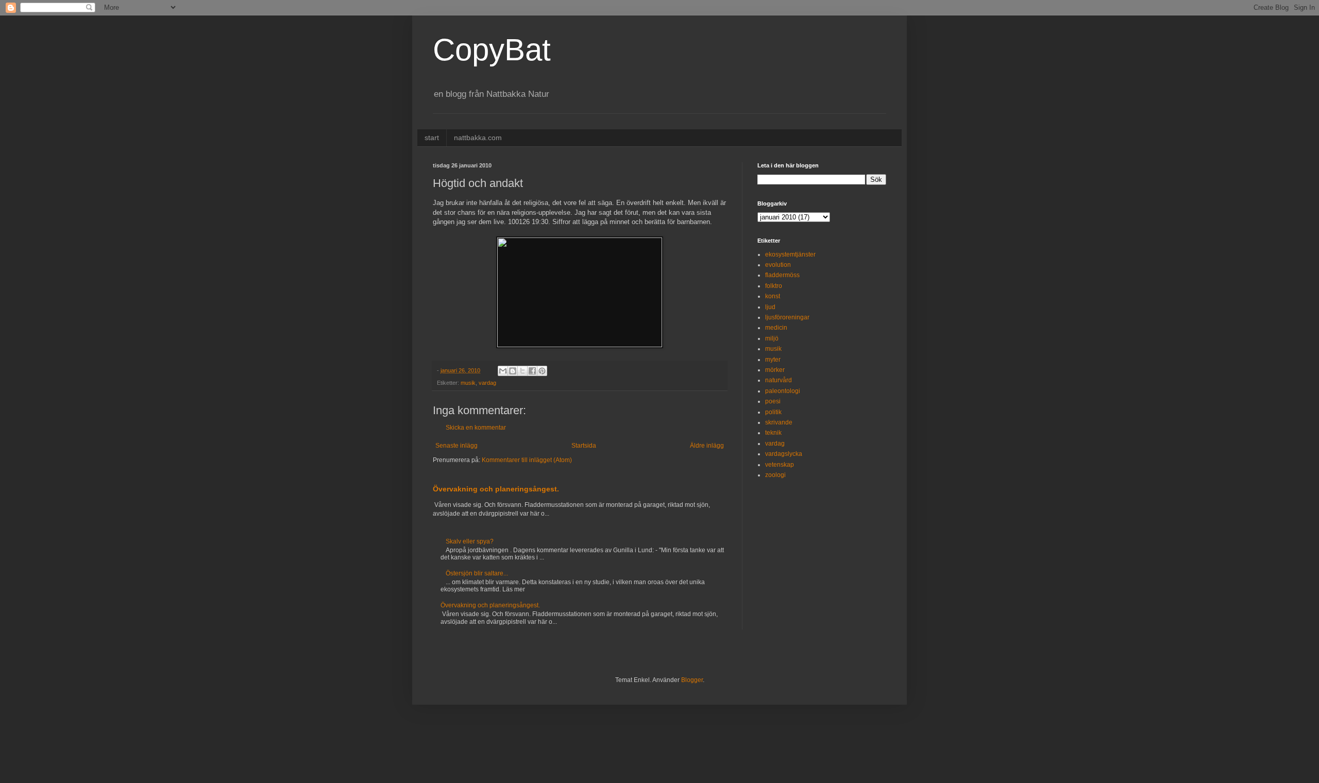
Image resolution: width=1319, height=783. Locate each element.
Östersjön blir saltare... (477, 573)
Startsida (583, 445)
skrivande (778, 422)
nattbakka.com (478, 137)
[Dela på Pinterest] (542, 371)
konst (772, 296)
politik (773, 412)
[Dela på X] (522, 371)
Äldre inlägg (707, 445)
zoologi (775, 475)
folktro (773, 286)
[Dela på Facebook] (532, 371)
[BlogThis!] (513, 371)
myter (773, 359)
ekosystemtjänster (790, 254)
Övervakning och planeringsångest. (496, 489)
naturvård (778, 380)
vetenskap (779, 464)
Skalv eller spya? (470, 541)
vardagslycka (783, 453)
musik (468, 383)
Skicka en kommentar (476, 427)
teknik (773, 432)
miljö (772, 338)
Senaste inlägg (456, 445)
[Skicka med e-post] (503, 371)
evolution (778, 264)
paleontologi (782, 391)
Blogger (692, 680)
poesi (773, 401)
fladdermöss (782, 275)
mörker (775, 369)
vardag (487, 383)
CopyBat (492, 49)
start (432, 137)
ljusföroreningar (787, 317)
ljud (770, 307)
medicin (776, 327)
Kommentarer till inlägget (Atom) (527, 460)
